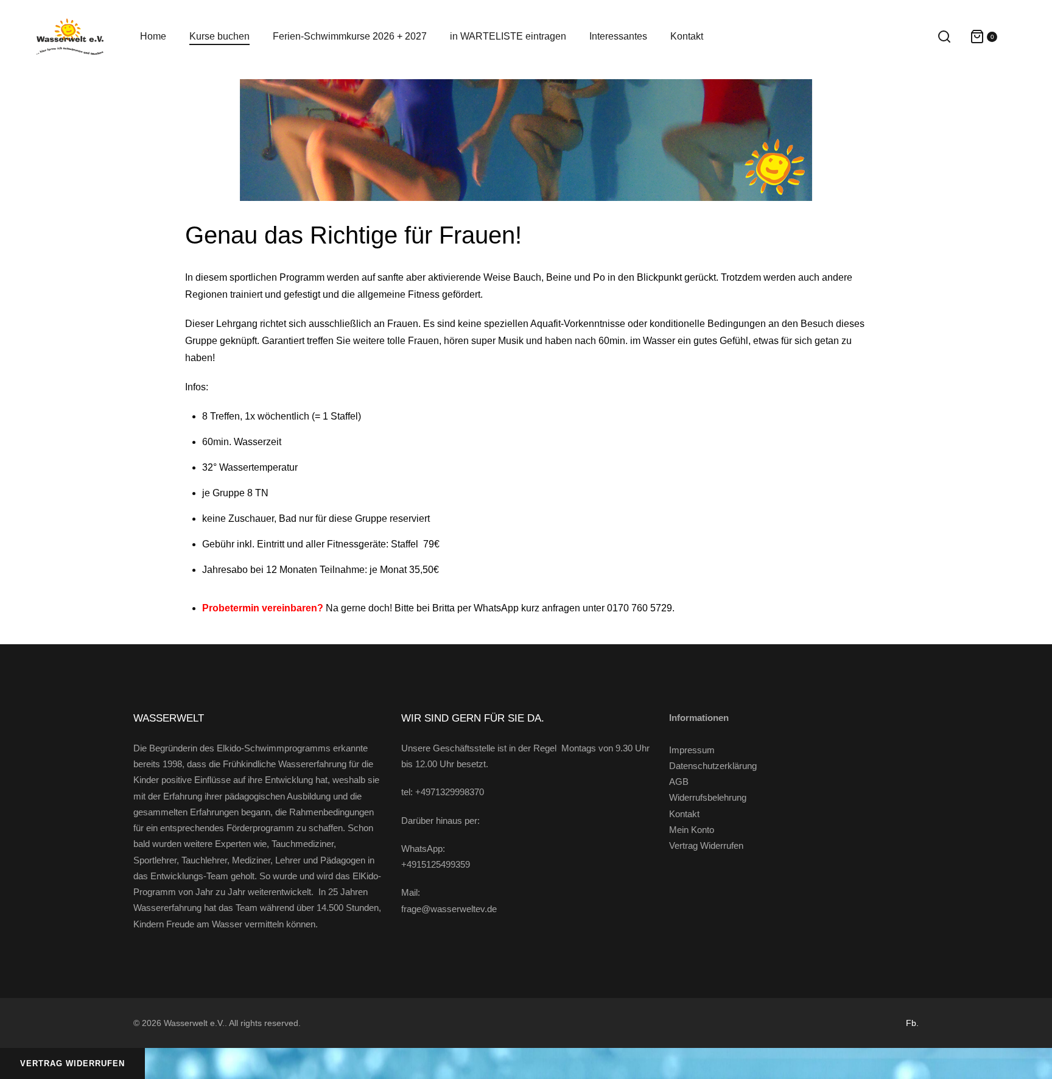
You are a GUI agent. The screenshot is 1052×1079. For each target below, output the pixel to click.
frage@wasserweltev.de (449, 909)
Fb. (912, 1023)
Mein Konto (691, 829)
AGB (679, 781)
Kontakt (684, 814)
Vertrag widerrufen (72, 1063)
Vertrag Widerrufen (706, 845)
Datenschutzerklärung (713, 766)
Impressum (692, 750)
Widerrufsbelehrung (707, 797)
